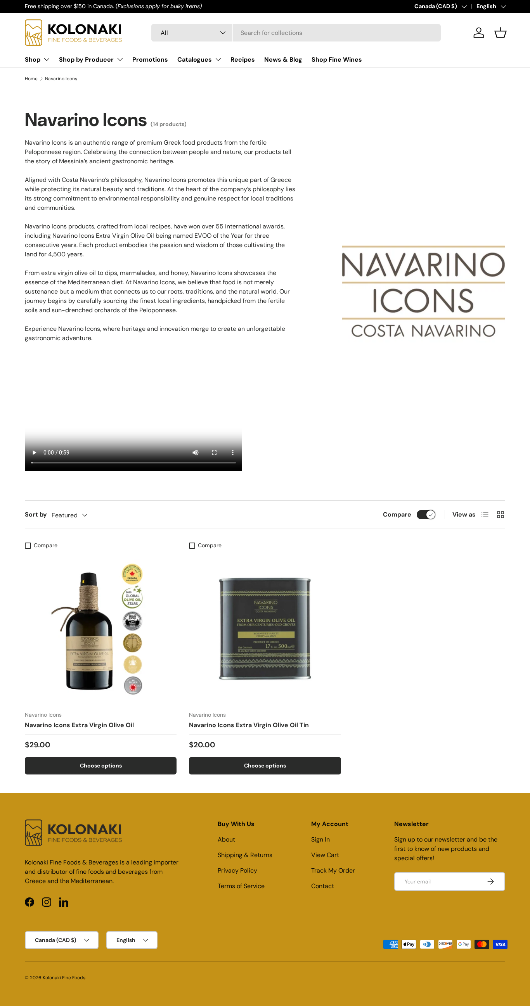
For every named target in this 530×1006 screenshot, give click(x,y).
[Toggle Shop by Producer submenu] (120, 59)
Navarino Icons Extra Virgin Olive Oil (79, 725)
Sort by (36, 514)
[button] (500, 32)
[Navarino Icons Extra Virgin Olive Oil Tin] (265, 629)
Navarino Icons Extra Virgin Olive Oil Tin (249, 725)
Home (31, 79)
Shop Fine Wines (337, 59)
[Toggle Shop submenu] (46, 59)
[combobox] (296, 32)
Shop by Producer (86, 59)
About (226, 839)
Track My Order (333, 870)
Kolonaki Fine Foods (64, 978)
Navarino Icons (61, 79)
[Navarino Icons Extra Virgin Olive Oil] (101, 629)
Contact (322, 886)
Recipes (242, 59)
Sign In (320, 839)
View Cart (325, 855)
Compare (397, 514)
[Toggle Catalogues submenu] (218, 59)
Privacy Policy (237, 870)
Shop (32, 59)
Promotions (150, 59)
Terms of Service (241, 886)
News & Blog (283, 59)
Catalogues (194, 59)
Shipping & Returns (245, 855)
